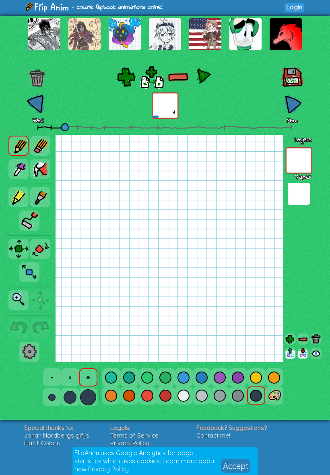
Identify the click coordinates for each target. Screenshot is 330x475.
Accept (235, 466)
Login (294, 7)
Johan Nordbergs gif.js (56, 435)
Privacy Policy (108, 469)
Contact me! (213, 435)
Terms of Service (134, 435)
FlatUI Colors (42, 443)
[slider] (65, 127)
